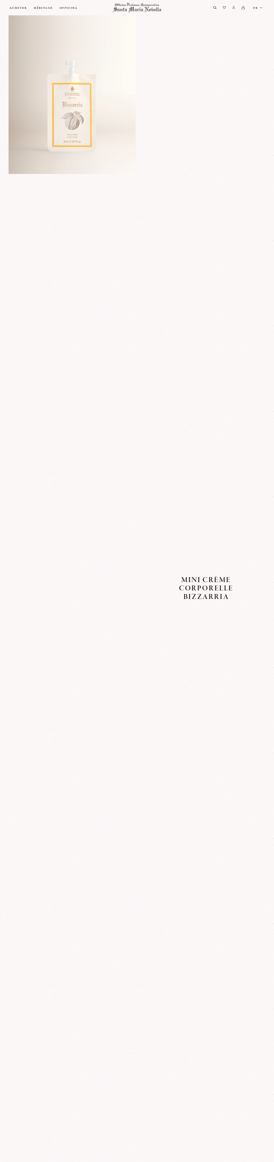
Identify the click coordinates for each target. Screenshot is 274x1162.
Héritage (43, 7)
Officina (69, 7)
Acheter (18, 7)
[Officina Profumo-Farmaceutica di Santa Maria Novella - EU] (137, 7)
